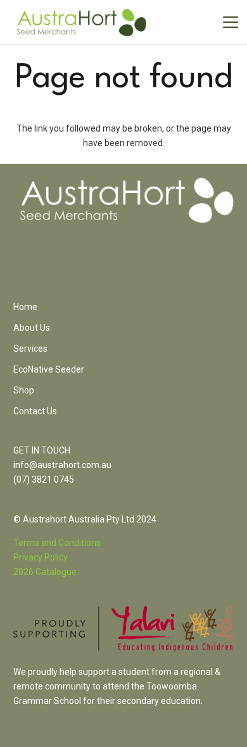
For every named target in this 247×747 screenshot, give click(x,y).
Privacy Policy (40, 557)
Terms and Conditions (57, 543)
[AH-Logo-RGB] (81, 22)
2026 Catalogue (45, 572)
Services (30, 348)
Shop (23, 390)
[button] (230, 22)
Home (25, 307)
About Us (31, 328)
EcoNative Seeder (48, 369)
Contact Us (35, 411)
